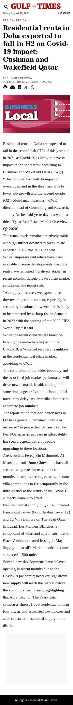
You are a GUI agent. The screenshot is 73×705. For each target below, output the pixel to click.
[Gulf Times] (35, 10)
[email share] (12, 88)
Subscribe (64, 13)
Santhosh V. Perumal (17, 77)
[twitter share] (25, 87)
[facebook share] (19, 88)
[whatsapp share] (32, 87)
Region (8, 20)
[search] (6, 7)
